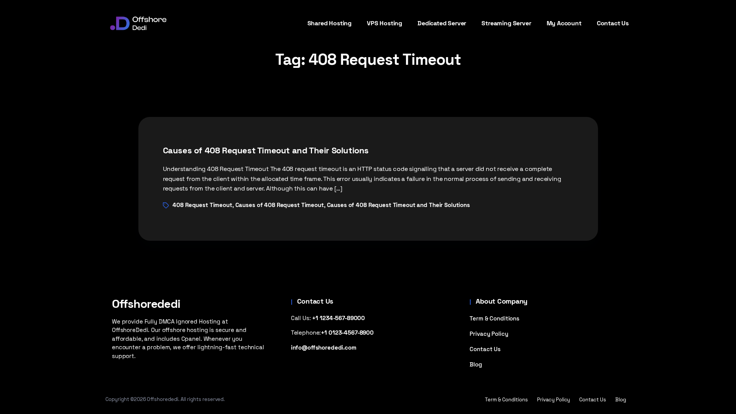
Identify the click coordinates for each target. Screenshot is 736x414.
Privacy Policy (489, 333)
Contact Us (485, 349)
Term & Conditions (494, 318)
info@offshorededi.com (323, 347)
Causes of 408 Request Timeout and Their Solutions (266, 150)
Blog (476, 364)
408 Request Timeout (202, 205)
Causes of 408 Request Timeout (279, 205)
